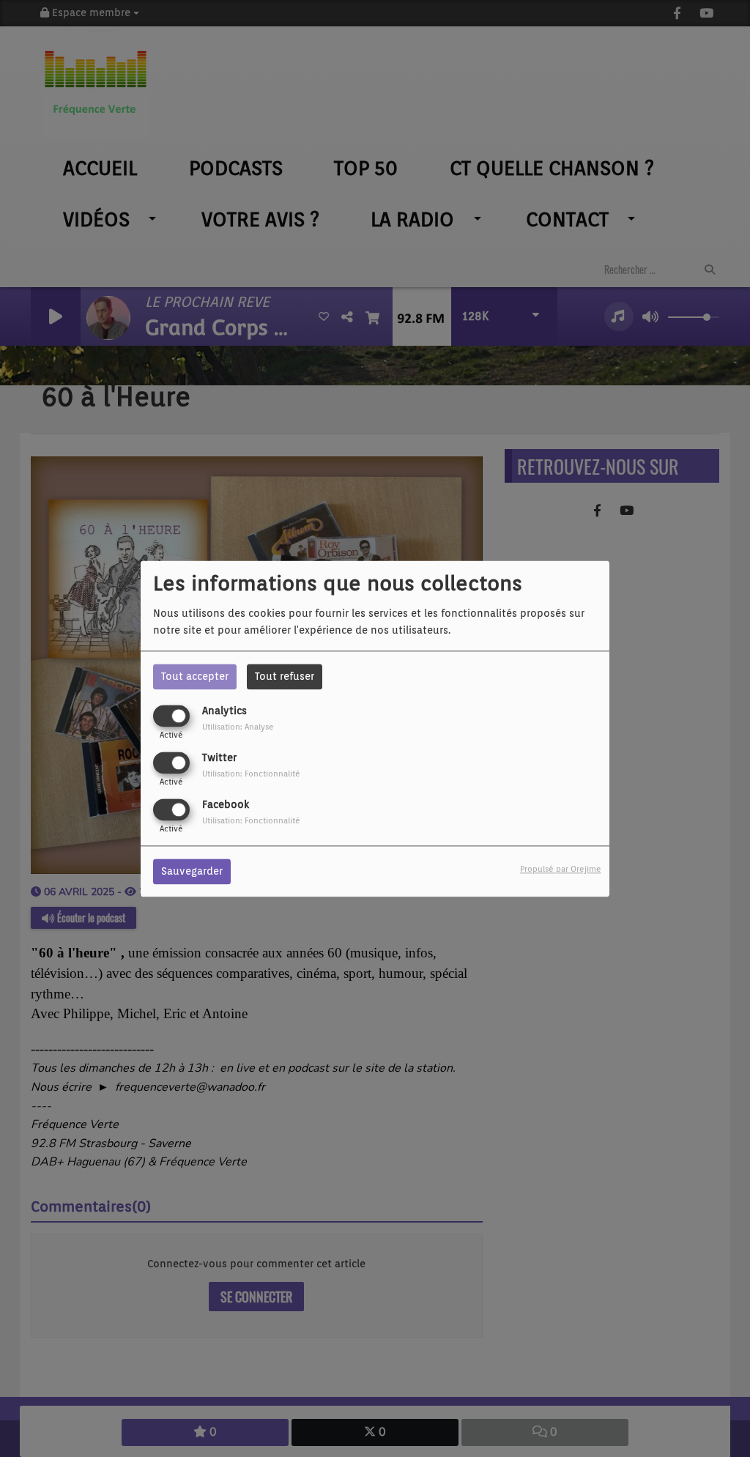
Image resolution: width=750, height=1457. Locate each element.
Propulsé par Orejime (560, 869)
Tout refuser (284, 676)
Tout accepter (195, 676)
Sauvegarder (192, 871)
